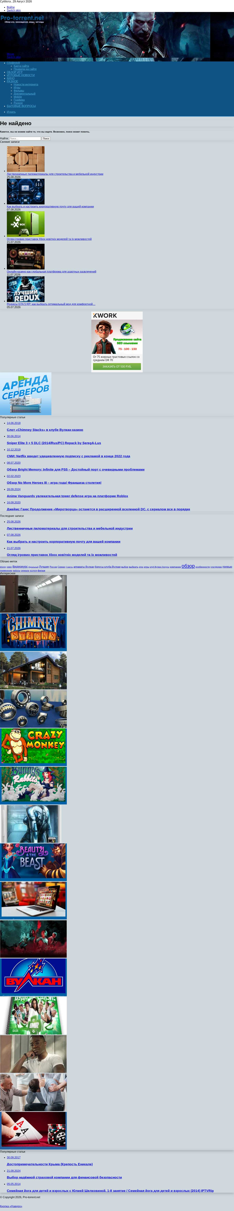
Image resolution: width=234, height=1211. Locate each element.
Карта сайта (21, 66)
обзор (188, 566)
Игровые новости (21, 75)
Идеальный (33, 567)
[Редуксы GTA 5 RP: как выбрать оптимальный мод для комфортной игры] (26, 301)
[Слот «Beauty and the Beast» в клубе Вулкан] (33, 880)
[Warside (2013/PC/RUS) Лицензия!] (30, 841)
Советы (69, 567)
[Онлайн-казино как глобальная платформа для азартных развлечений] (26, 268)
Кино (11, 78)
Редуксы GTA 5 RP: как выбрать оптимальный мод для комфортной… (51, 304)
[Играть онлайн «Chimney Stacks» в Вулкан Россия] (33, 650)
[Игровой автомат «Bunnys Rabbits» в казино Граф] (33, 803)
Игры (17, 87)
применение (6, 570)
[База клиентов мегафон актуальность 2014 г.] (33, 1033)
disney (3, 567)
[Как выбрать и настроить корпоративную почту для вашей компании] (26, 203)
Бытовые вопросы (21, 106)
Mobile (18, 96)
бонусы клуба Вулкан (108, 566)
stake (9, 567)
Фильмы (19, 90)
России (53, 567)
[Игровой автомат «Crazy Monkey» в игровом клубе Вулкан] (33, 765)
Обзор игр (15, 72)
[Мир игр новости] (22, 48)
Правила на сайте (25, 69)
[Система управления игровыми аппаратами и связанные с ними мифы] (33, 995)
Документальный (24, 93)
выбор (124, 567)
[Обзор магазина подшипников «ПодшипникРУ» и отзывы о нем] (33, 726)
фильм (41, 570)
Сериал (61, 567)
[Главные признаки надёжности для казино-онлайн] (33, 918)
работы (16, 570)
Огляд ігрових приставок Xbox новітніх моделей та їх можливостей (49, 239)
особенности (202, 566)
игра (141, 567)
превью (227, 566)
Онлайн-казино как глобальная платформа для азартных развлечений (51, 271)
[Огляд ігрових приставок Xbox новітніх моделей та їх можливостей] (26, 236)
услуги (33, 570)
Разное (12, 81)
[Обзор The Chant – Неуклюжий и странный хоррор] (33, 956)
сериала (25, 570)
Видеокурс (20, 566)
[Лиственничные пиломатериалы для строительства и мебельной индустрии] (26, 170)
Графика (19, 99)
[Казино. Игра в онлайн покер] (33, 1148)
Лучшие (44, 566)
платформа (216, 567)
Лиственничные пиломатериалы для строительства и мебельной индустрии (55, 174)
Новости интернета (26, 84)
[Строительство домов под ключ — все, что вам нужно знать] (33, 688)
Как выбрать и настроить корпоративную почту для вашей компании (50, 206)
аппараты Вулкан (83, 566)
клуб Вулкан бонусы (159, 567)
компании (175, 567)
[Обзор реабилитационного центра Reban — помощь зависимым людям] (33, 1110)
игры (146, 567)
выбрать (133, 567)
